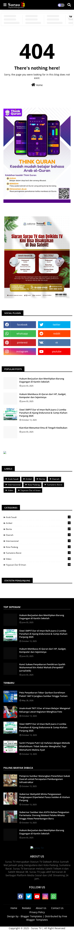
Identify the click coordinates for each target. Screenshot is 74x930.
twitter (56, 324)
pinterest (22, 342)
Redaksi (26, 908)
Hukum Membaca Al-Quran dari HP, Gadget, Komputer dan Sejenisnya (42, 396)
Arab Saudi (13, 478)
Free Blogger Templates (46, 918)
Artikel (29, 478)
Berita (42, 478)
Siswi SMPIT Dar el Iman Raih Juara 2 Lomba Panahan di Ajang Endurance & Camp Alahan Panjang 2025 (43, 412)
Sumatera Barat (54, 484)
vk (56, 342)
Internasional (14, 484)
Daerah (55, 478)
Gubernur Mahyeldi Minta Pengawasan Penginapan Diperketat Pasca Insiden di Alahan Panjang (44, 797)
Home (39, 85)
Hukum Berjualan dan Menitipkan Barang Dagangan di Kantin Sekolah (41, 380)
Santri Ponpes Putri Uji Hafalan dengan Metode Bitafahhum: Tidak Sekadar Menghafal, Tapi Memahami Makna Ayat (44, 746)
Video (10, 490)
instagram (22, 351)
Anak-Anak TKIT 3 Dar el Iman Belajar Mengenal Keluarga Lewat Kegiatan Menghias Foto (44, 710)
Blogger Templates (31, 916)
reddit (56, 333)
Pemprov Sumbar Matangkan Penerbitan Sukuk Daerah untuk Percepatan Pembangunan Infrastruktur (44, 779)
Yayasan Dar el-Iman (30, 490)
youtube (56, 351)
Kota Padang (34, 484)
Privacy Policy (37, 912)
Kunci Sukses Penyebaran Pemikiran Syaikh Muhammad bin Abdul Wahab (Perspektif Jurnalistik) (42, 667)
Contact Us (57, 908)
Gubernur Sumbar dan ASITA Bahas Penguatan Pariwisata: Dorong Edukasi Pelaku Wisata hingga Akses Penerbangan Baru (44, 815)
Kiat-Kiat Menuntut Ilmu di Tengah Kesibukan (43, 427)
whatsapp (22, 333)
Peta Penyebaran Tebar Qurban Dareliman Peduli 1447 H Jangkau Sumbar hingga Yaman (43, 694)
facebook (22, 324)
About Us (41, 908)
